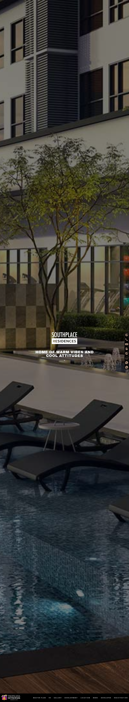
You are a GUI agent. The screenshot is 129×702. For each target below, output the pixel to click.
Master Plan (39, 698)
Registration (121, 698)
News (95, 698)
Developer (106, 698)
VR (50, 698)
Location (85, 698)
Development (71, 698)
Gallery (58, 698)
